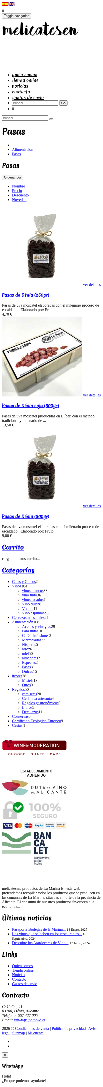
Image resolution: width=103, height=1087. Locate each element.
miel (25, 653)
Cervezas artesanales (28, 617)
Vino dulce (30, 604)
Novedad (19, 199)
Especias (29, 662)
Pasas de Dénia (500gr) (25, 516)
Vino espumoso (34, 613)
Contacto (21, 92)
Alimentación (22, 149)
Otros (26, 685)
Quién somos (24, 74)
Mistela (28, 680)
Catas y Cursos (24, 581)
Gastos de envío (28, 97)
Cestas (17, 725)
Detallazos (30, 712)
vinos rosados (33, 599)
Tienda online (25, 80)
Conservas (20, 716)
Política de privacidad (69, 1028)
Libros (27, 707)
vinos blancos (33, 590)
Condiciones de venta (32, 1028)
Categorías (18, 570)
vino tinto (29, 595)
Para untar (30, 631)
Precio (17, 190)
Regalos (18, 689)
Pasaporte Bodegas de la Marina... (39, 929)
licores (17, 676)
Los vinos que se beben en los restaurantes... (47, 934)
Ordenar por (12, 177)
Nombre (18, 186)
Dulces (27, 671)
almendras (30, 658)
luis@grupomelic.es (29, 1020)
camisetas (29, 694)
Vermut (28, 608)
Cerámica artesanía (37, 698)
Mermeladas (31, 640)
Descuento (20, 195)
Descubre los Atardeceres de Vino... (40, 943)
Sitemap (18, 1033)
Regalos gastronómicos (40, 703)
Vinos (16, 586)
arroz (26, 649)
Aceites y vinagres (36, 626)
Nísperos (29, 644)
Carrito (13, 547)
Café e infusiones (35, 635)
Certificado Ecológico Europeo (36, 721)
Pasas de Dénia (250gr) (25, 295)
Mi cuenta (36, 1033)
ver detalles (92, 284)
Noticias (20, 86)
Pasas (16, 154)
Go (63, 103)
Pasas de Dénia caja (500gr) (30, 405)
